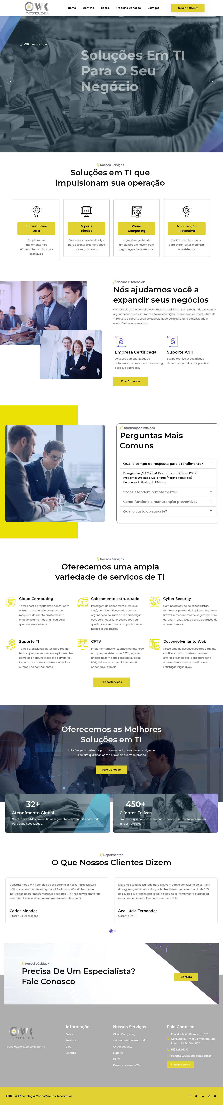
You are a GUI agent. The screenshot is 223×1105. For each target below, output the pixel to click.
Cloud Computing (136, 228)
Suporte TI (29, 641)
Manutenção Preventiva (187, 228)
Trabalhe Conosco (128, 8)
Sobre (105, 8)
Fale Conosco (45, 99)
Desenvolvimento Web (184, 641)
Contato (88, 8)
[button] (168, 463)
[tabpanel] (166, 900)
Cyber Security (177, 599)
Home (72, 8)
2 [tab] (115, 931)
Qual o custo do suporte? (145, 511)
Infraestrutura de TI (36, 228)
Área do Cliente (187, 8)
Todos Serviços (111, 682)
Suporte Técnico (86, 228)
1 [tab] (111, 931)
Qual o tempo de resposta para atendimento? (163, 464)
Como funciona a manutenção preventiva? (160, 502)
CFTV (96, 641)
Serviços (153, 8)
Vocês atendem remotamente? (150, 492)
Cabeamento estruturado (115, 599)
